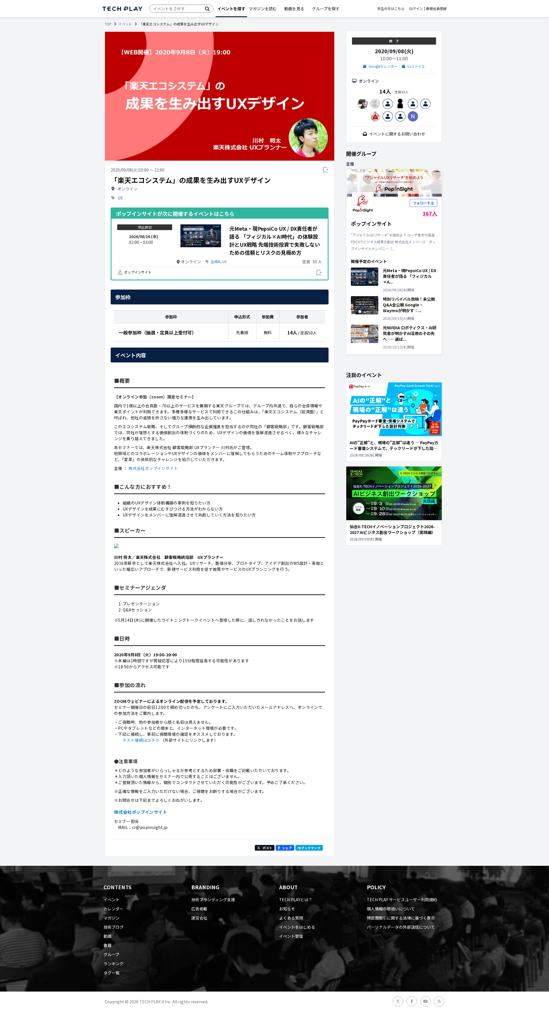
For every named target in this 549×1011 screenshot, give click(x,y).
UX (120, 198)
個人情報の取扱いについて (391, 909)
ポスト (267, 848)
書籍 (108, 945)
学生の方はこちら (391, 8)
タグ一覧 (112, 973)
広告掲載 (199, 909)
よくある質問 (291, 918)
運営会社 (199, 918)
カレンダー (114, 909)
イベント (125, 24)
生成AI (215, 261)
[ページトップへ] (122, 9)
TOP (108, 24)
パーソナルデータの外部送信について (401, 927)
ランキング (114, 963)
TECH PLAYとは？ (295, 899)
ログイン (416, 8)
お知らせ (287, 909)
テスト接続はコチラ (141, 740)
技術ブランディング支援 (213, 899)
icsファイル (416, 66)
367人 (430, 213)
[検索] (207, 8)
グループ (111, 954)
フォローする (423, 202)
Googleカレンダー (383, 66)
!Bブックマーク (309, 848)
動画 (108, 936)
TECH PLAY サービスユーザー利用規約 (402, 899)
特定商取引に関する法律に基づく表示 (401, 918)
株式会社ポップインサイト (153, 468)
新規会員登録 (436, 8)
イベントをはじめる (297, 927)
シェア (287, 848)
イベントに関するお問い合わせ (397, 134)
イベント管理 (291, 936)
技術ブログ (114, 927)
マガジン (112, 918)
